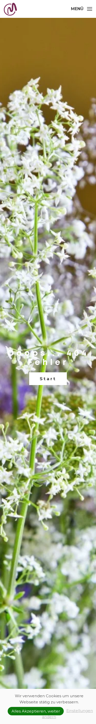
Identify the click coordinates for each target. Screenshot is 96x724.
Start (48, 378)
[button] (81, 9)
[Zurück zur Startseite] (11, 9)
